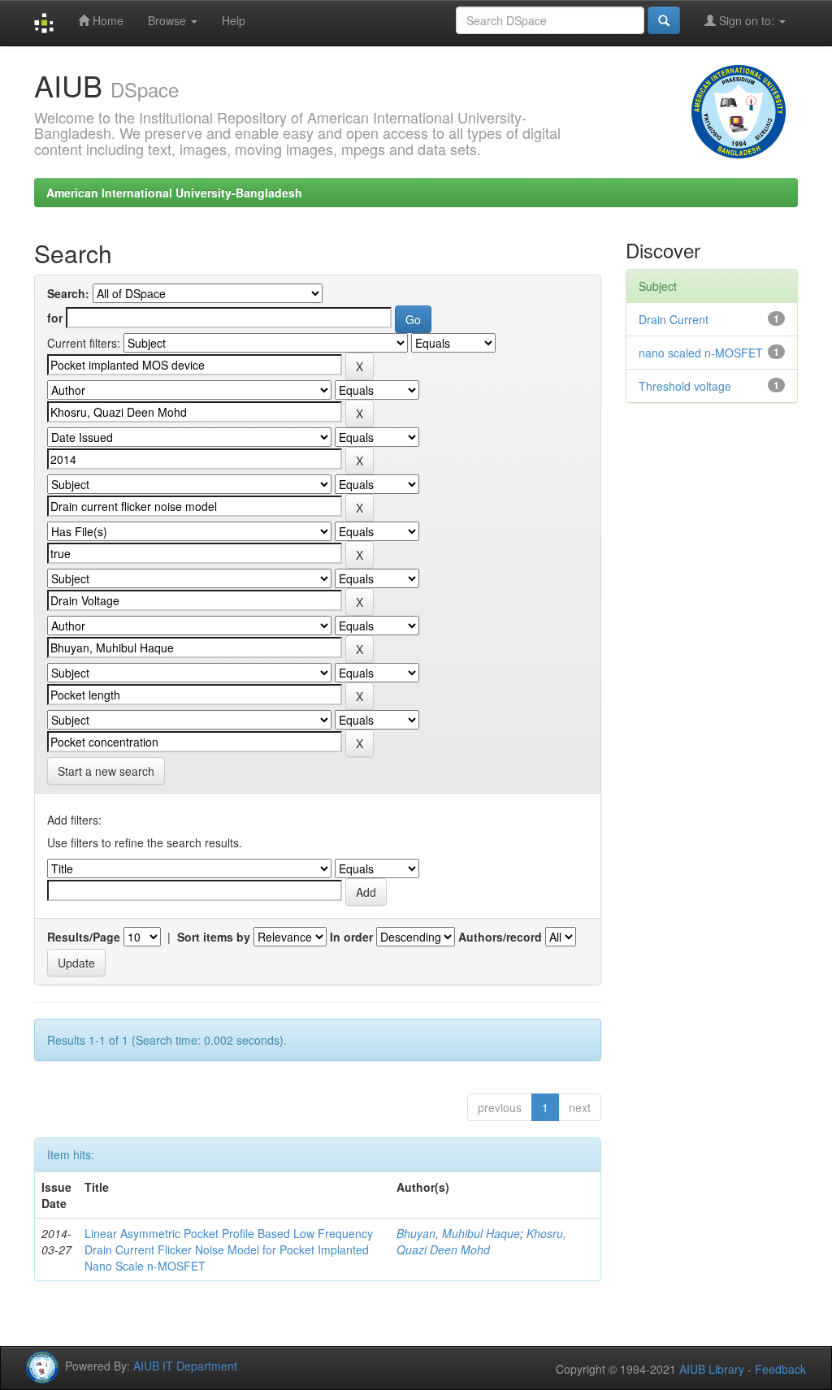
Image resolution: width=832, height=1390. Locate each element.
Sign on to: (747, 20)
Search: (68, 293)
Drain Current (673, 319)
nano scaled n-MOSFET (701, 352)
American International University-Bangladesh (174, 192)
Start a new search (106, 771)
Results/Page (83, 937)
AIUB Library (711, 1369)
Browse (168, 20)
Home (106, 20)
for (55, 318)
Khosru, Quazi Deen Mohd (481, 1241)
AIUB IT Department (185, 1366)
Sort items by (213, 937)
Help (233, 20)
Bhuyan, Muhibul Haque (458, 1233)
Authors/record (500, 937)
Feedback (780, 1369)
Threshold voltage (685, 386)
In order (351, 937)
